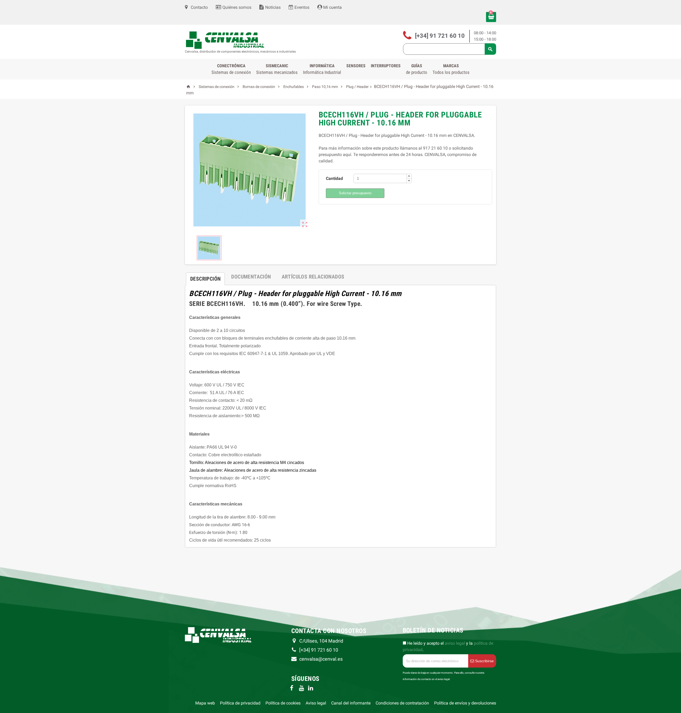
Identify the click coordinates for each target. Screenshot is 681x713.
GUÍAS (416, 69)
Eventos (301, 7)
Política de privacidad (240, 703)
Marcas (451, 69)
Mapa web (205, 703)
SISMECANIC (277, 69)
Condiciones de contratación (402, 703)
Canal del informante (351, 703)
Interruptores (386, 65)
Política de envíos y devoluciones (465, 703)
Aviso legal (316, 703)
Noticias (272, 7)
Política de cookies (283, 703)
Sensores (356, 65)
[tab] (205, 276)
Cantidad (334, 178)
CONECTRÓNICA (231, 69)
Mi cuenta (332, 7)
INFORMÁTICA (322, 69)
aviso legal (455, 643)
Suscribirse (484, 661)
